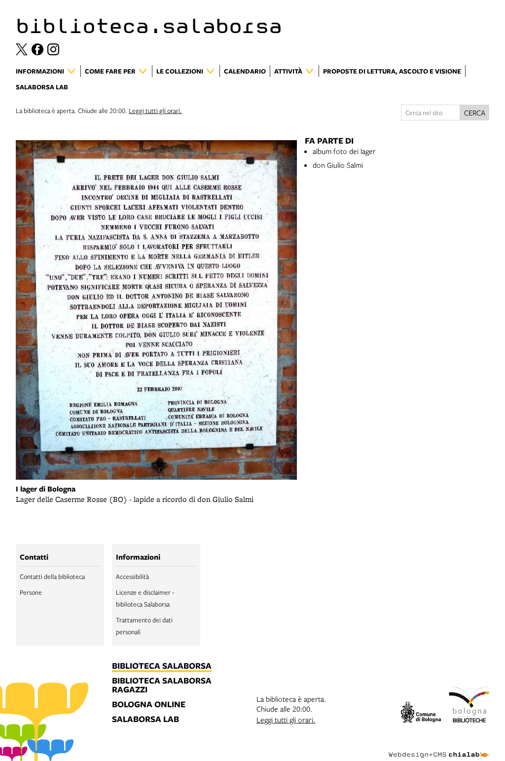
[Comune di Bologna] (421, 713)
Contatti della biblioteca (52, 576)
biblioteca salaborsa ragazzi (162, 685)
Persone (31, 592)
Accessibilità (132, 576)
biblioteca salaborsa (162, 666)
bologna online (148, 705)
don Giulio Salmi (338, 165)
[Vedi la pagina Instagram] (53, 49)
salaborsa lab (145, 719)
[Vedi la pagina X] (22, 49)
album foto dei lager (344, 151)
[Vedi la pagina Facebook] (37, 49)
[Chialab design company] (439, 747)
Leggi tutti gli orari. (155, 110)
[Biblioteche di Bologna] (469, 705)
